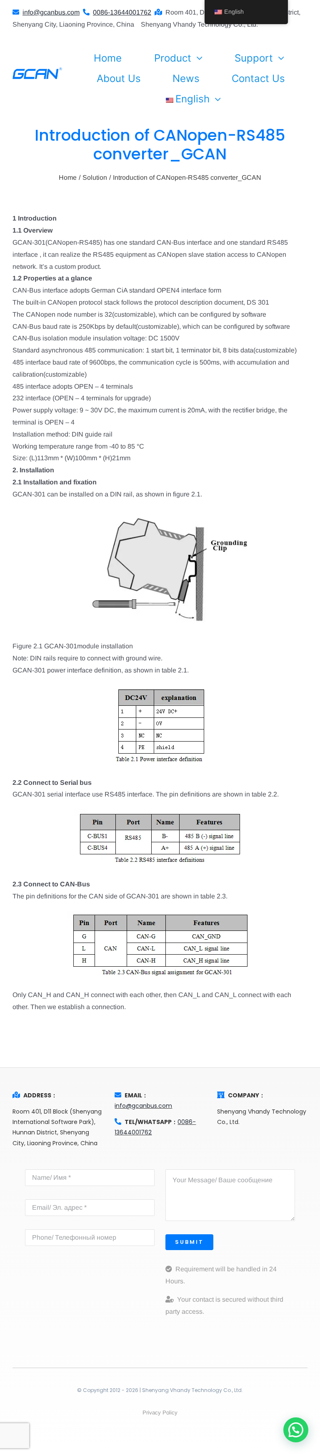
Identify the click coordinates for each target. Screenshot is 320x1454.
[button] (295, 1429)
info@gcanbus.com (143, 1106)
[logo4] (37, 70)
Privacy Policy (160, 1412)
